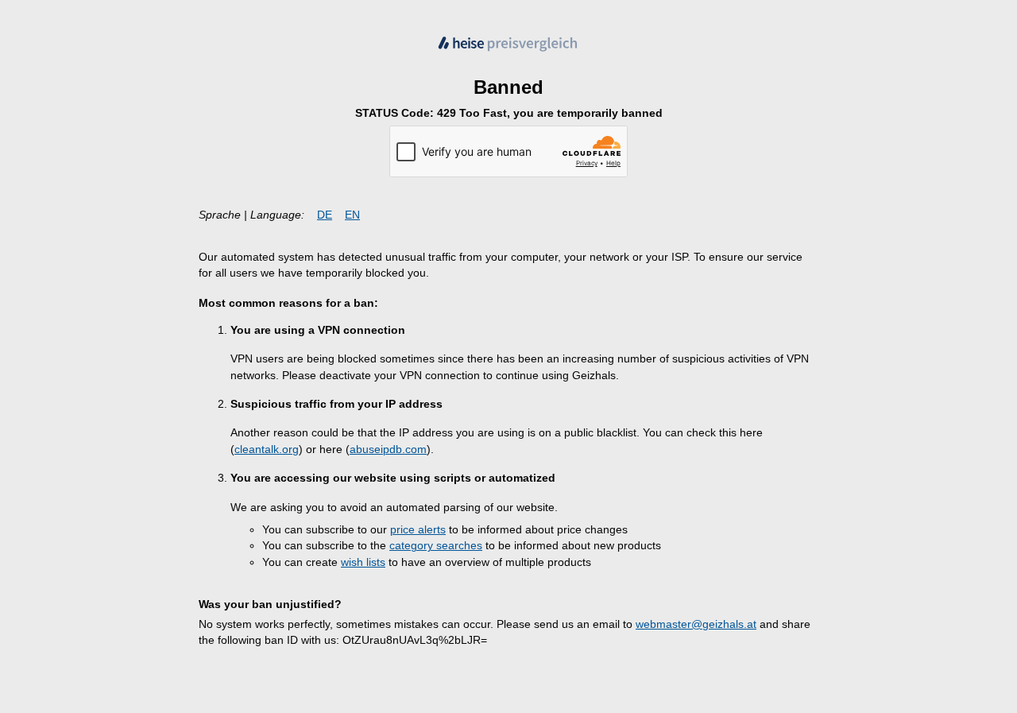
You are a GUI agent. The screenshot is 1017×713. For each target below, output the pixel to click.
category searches (435, 546)
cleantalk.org (266, 449)
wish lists (363, 562)
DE (324, 215)
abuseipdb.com (388, 449)
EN (352, 215)
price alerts (418, 530)
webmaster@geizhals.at (696, 624)
